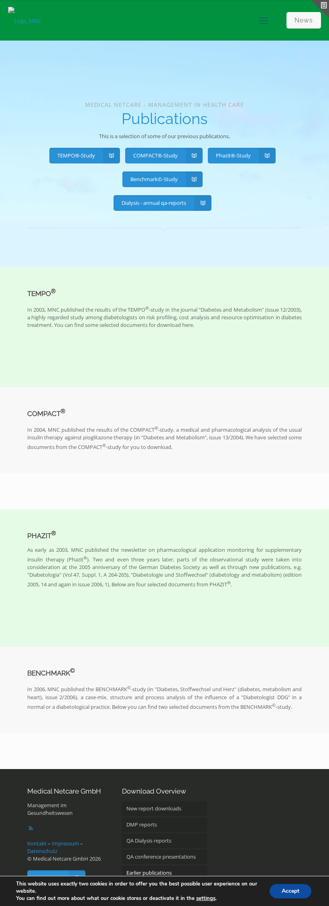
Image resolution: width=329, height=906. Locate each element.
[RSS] (31, 828)
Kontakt (37, 843)
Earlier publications (149, 872)
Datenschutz (42, 851)
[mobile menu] (263, 20)
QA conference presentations (161, 856)
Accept (290, 891)
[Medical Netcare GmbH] (24, 20)
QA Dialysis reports (148, 840)
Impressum (65, 843)
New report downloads (153, 808)
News (303, 20)
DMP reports (141, 824)
